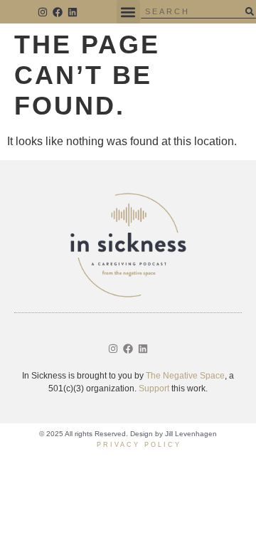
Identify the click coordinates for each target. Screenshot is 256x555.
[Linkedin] (72, 12)
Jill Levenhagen (191, 434)
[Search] (249, 11)
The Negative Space (185, 376)
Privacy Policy (139, 444)
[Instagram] (43, 12)
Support (154, 388)
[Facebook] (57, 12)
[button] (128, 11)
